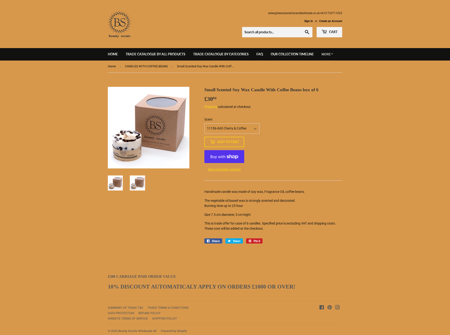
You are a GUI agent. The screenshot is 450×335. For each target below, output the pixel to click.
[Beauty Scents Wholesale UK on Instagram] (337, 308)
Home (113, 54)
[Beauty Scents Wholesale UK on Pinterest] (329, 308)
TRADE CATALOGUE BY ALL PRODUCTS (155, 54)
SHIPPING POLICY (164, 318)
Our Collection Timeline (292, 54)
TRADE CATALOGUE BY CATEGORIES (221, 54)
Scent (208, 119)
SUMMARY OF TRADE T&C (125, 307)
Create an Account (330, 21)
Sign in (308, 21)
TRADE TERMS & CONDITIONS (168, 307)
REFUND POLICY (149, 313)
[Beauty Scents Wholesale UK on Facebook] (321, 308)
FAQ (259, 54)
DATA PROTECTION (121, 313)
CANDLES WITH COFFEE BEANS (146, 66)
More (326, 54)
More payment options (224, 169)
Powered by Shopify (174, 331)
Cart (333, 32)
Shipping (210, 107)
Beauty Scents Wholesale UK (137, 331)
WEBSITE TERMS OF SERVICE (128, 318)
